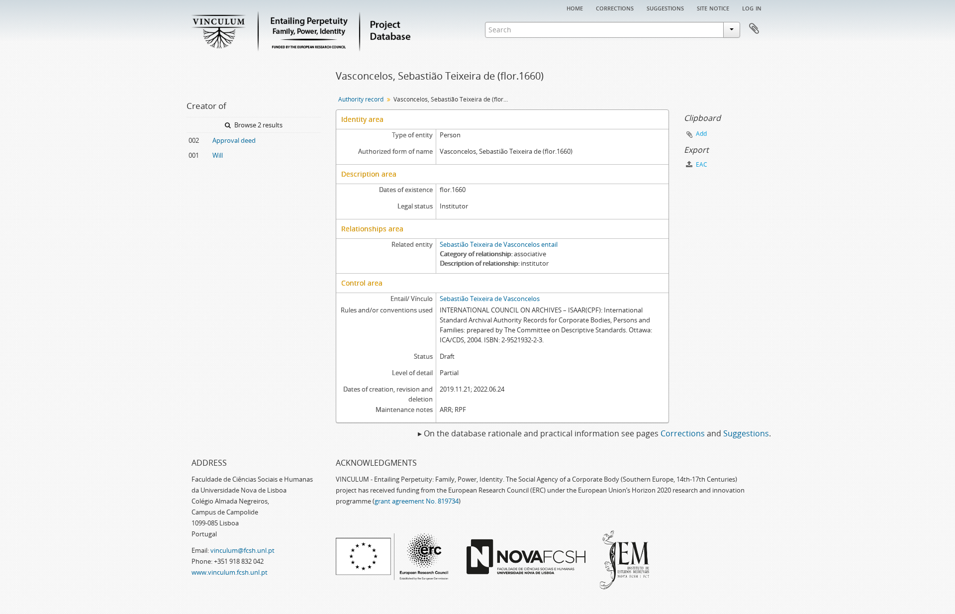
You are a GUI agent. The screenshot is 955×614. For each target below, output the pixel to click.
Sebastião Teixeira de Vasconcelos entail (499, 244)
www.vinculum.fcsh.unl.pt (229, 572)
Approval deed (234, 140)
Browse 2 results (258, 124)
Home (575, 7)
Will (217, 155)
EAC (700, 164)
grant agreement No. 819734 (417, 501)
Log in (752, 7)
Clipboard (754, 28)
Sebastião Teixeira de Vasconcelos (490, 298)
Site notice (713, 7)
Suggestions (665, 7)
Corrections (615, 7)
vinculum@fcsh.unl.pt (242, 550)
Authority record (360, 99)
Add (701, 133)
